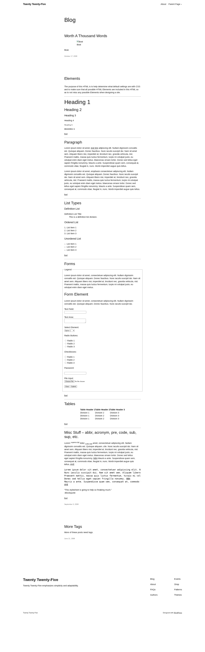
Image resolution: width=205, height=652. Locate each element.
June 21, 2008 (69, 538)
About (163, 4)
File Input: (69, 378)
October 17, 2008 (70, 56)
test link (94, 148)
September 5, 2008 (71, 504)
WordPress (178, 613)
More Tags (73, 526)
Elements (72, 78)
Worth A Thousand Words (85, 36)
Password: (69, 368)
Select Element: (71, 327)
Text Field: (69, 309)
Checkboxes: (70, 352)
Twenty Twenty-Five (34, 4)
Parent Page (174, 4)
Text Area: (69, 317)
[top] (66, 134)
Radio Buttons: (71, 335)
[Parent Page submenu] (181, 4)
